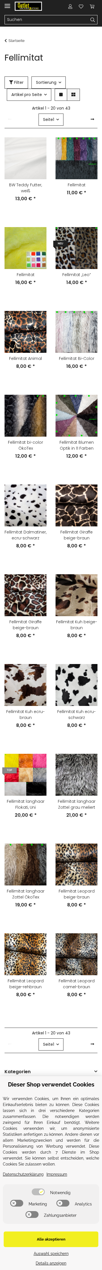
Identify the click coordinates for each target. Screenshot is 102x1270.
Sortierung (46, 82)
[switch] (38, 1191)
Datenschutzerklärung (23, 1174)
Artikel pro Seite (26, 94)
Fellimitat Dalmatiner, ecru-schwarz (25, 535)
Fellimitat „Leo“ (76, 275)
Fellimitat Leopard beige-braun (77, 894)
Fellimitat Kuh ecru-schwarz (76, 714)
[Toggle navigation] (7, 3)
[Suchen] (92, 20)
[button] (70, 6)
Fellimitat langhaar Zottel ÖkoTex (25, 894)
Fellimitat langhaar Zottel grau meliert (76, 804)
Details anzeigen (51, 1263)
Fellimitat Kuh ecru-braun (25, 714)
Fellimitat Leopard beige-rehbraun (26, 984)
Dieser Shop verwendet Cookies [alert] (51, 1084)
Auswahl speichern (51, 1253)
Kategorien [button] (18, 1072)
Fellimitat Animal (25, 358)
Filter (18, 82)
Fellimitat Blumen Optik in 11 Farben (77, 445)
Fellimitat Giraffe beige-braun (76, 535)
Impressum (56, 1174)
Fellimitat (77, 185)
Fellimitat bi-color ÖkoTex (25, 445)
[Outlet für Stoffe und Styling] (28, 6)
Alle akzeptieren (51, 1239)
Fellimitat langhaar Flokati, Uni (25, 804)
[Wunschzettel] (81, 6)
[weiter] (92, 119)
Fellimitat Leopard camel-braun (77, 984)
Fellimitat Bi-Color (76, 358)
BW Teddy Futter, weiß (25, 188)
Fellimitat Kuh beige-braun (76, 625)
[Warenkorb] (92, 6)
